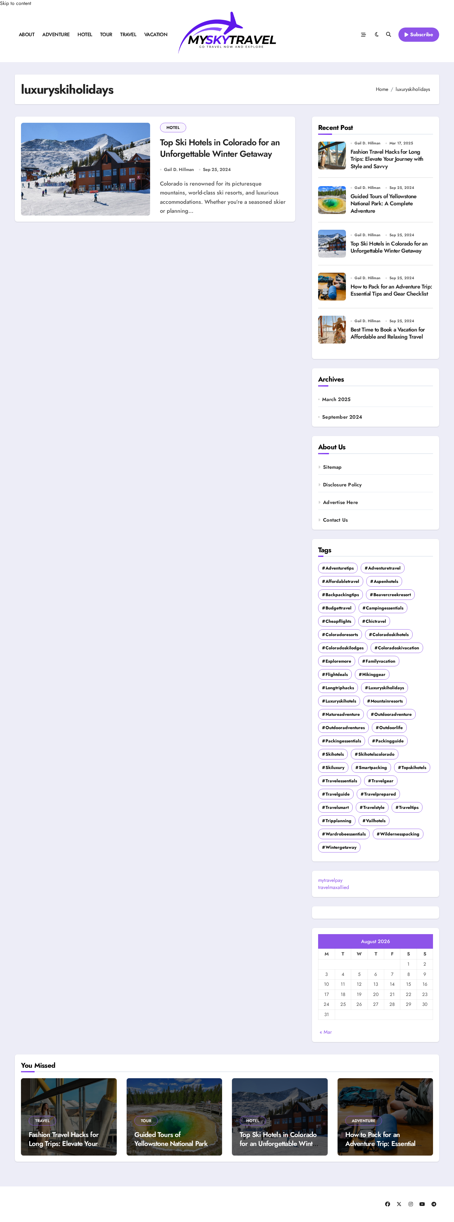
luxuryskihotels (341, 701)
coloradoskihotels (390, 634)
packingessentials (343, 741)
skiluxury (335, 767)
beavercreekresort (392, 595)
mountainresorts (387, 701)
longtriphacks (340, 688)
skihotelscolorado (376, 754)
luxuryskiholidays (386, 688)
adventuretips (340, 568)
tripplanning (338, 821)
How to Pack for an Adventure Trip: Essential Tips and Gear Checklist (391, 290)
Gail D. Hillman (179, 169)
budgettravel (338, 608)
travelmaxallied (333, 887)
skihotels (335, 754)
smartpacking (373, 767)
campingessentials (384, 608)
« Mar (326, 1032)
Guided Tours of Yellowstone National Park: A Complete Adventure (384, 203)
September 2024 (342, 417)
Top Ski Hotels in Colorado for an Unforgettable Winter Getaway (220, 148)
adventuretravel (384, 568)
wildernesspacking (399, 834)
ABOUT (27, 34)
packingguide (390, 741)
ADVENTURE (56, 34)
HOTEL (85, 34)
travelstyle (374, 807)
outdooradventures (345, 727)
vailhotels (375, 821)
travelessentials (341, 781)
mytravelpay (330, 880)
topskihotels (413, 767)
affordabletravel (342, 581)
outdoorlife (391, 727)
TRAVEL (128, 34)
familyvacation (380, 661)
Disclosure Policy (342, 484)
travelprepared (380, 794)
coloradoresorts (342, 634)
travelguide (338, 794)
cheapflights (338, 621)
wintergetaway (341, 847)
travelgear (382, 781)
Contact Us (335, 519)
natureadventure (343, 714)
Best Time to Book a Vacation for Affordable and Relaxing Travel (388, 333)
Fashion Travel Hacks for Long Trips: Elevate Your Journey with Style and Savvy (387, 159)
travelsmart (337, 807)
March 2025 (336, 399)
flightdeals (337, 674)
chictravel (376, 621)
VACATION (155, 34)
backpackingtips (342, 595)
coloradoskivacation (398, 648)
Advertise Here (340, 502)
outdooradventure (393, 714)
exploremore (338, 661)
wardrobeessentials (346, 834)
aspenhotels (386, 581)
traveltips (408, 807)
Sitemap (332, 467)
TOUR (106, 34)
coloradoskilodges (345, 648)
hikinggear (373, 674)
